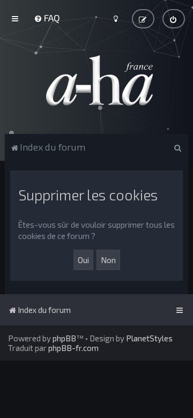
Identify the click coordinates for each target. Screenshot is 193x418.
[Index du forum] (96, 80)
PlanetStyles (149, 338)
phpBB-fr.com (73, 348)
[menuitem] (47, 17)
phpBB (64, 338)
